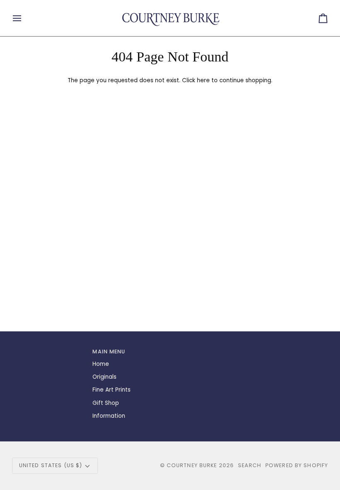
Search (249, 465)
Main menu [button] (108, 351)
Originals (104, 377)
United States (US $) (51, 465)
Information (108, 416)
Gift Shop (105, 403)
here (203, 80)
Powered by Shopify (296, 465)
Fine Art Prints (111, 390)
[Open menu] (24, 18)
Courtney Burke (192, 465)
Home (100, 364)
